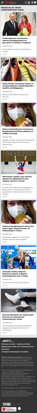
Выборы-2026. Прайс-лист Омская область (17, 346)
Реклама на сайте (8, 344)
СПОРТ (4, 54)
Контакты (5, 349)
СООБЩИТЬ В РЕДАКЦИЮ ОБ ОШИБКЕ (14, 352)
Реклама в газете (23, 344)
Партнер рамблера (17, 404)
